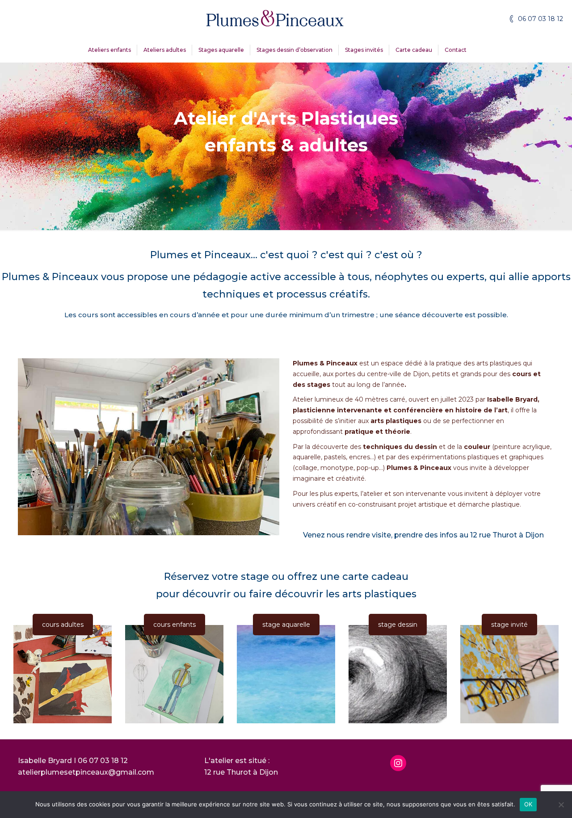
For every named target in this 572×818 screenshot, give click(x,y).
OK (528, 804)
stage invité (509, 625)
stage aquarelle (286, 625)
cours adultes (63, 625)
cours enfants (174, 625)
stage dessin (397, 625)
